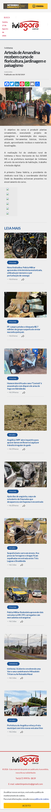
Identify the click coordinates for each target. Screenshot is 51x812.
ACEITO (26, 805)
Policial (12, 262)
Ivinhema (13, 664)
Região (12, 435)
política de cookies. (41, 799)
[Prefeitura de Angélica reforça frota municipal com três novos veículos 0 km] (25, 703)
